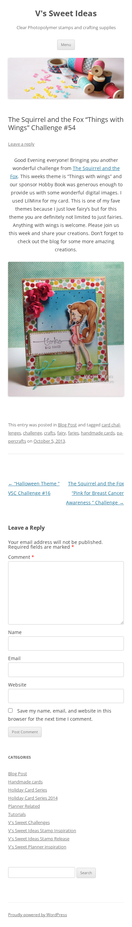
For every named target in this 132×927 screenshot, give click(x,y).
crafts (49, 433)
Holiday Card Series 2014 (33, 798)
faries (73, 433)
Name (15, 632)
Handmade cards (25, 782)
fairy (61, 433)
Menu (66, 44)
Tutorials (17, 814)
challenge (32, 433)
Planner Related (24, 806)
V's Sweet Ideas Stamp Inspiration (42, 830)
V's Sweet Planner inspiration (37, 847)
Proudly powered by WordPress (37, 915)
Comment (21, 557)
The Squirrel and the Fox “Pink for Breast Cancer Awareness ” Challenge (95, 493)
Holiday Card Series (27, 790)
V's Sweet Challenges (29, 822)
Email (14, 658)
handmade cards (98, 433)
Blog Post (67, 425)
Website (17, 684)
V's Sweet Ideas (66, 13)
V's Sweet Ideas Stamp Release (38, 839)
